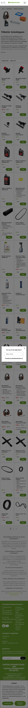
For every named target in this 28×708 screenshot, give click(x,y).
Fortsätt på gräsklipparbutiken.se (14, 358)
